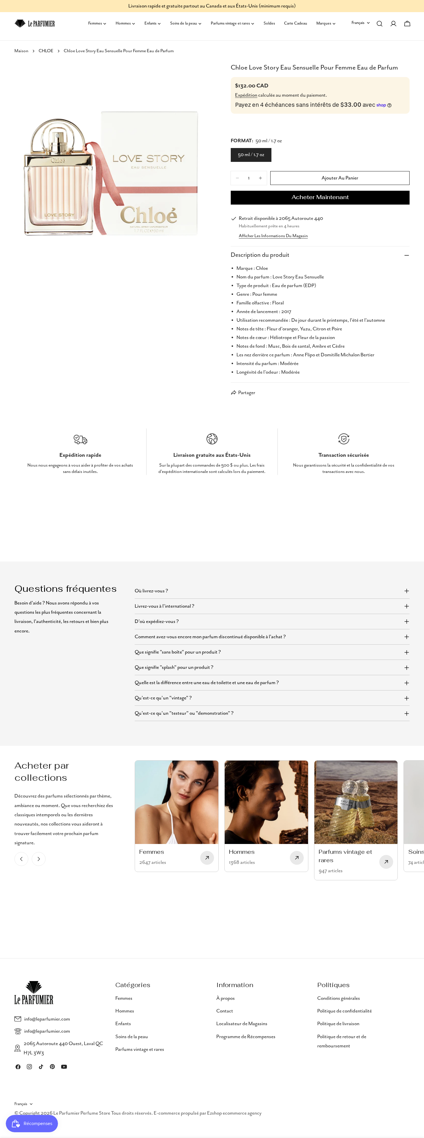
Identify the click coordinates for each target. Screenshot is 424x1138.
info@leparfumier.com (47, 1019)
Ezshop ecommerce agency (234, 1113)
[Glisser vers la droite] (39, 859)
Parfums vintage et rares (139, 1049)
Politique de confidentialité (344, 1011)
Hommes (124, 1011)
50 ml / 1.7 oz (251, 155)
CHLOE (46, 51)
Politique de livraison (338, 1024)
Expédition (246, 95)
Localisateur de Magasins (241, 1024)
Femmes (123, 998)
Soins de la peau (131, 1037)
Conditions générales (338, 998)
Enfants (123, 1024)
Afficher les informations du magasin (273, 236)
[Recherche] (379, 23)
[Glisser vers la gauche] (21, 859)
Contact (224, 1011)
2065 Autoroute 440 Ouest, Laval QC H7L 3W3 (63, 1048)
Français (358, 22)
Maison (21, 51)
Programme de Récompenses (245, 1037)
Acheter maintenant (320, 198)
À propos (225, 998)
